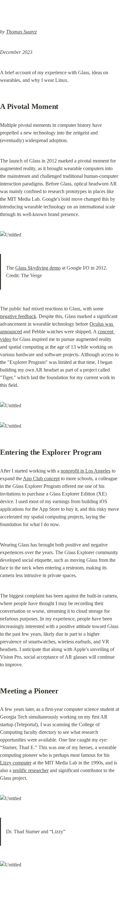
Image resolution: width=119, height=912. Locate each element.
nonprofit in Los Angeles (85, 471)
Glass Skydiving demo (38, 268)
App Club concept (41, 478)
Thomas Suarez (21, 31)
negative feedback (18, 316)
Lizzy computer (15, 762)
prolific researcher (31, 770)
